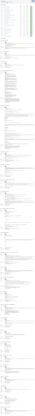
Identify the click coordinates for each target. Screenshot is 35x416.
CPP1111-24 (6, 52)
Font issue (5, 27)
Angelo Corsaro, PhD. (11, 307)
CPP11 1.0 (21, 6)
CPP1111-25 (2, 6)
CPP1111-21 (2, 32)
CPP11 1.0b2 (21, 16)
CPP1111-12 (6, 180)
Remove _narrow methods (6, 21)
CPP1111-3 (2, 26)
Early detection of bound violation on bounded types (8, 10)
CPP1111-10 (2, 17)
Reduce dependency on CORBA (7, 6)
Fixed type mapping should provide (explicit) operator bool (9, 17)
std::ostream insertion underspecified (7, 11)
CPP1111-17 (2, 33)
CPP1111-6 (2, 27)
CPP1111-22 (6, 365)
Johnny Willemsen (8, 54)
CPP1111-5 (6, 152)
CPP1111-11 (2, 16)
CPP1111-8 (2, 21)
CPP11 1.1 (24, 6)
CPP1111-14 (2, 10)
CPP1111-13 (2, 11)
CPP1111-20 (6, 342)
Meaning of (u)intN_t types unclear (7, 16)
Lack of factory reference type (6, 26)
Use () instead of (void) (6, 33)
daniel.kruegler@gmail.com (9, 182)
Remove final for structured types (7, 32)
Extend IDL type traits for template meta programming (8, 22)
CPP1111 (4, 2)
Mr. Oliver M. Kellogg (9, 73)
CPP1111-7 (2, 22)
